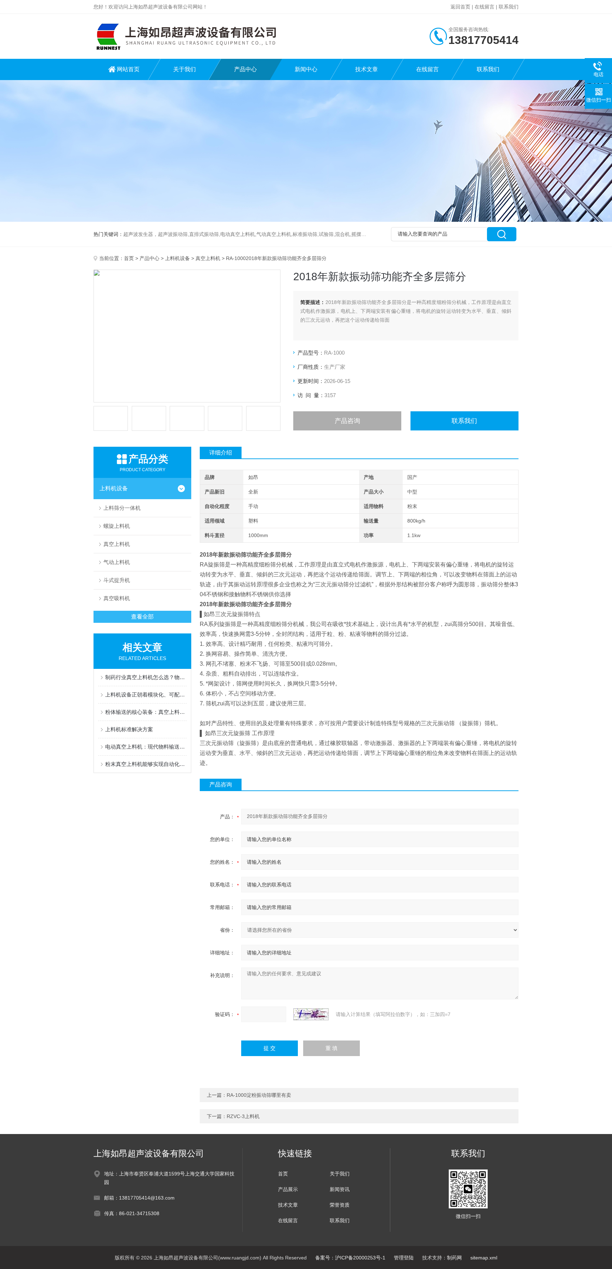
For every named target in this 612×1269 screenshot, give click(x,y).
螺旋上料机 (116, 526)
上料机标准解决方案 (129, 729)
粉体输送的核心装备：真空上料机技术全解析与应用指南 (146, 712)
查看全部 (142, 617)
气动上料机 (116, 562)
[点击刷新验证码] (311, 1014)
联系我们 (508, 7)
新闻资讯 (340, 1189)
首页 (129, 258)
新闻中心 (306, 69)
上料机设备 (177, 258)
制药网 (454, 1257)
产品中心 (245, 69)
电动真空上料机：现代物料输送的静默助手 (146, 747)
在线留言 (484, 7)
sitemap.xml (483, 1257)
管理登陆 (404, 1257)
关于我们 (184, 69)
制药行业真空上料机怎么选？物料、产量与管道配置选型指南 (146, 677)
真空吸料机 (116, 598)
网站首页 (128, 69)
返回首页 (460, 7)
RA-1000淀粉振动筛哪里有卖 (259, 1095)
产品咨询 (347, 420)
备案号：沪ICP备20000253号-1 (350, 1257)
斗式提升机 (116, 580)
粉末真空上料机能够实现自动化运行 (146, 764)
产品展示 (288, 1189)
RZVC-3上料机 (243, 1116)
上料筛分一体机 (122, 508)
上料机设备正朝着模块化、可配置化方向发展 (146, 695)
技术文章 (366, 69)
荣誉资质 (340, 1205)
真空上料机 (208, 258)
